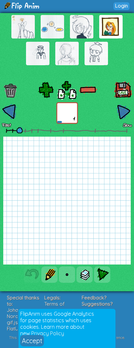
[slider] (19, 130)
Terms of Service (54, 307)
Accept (32, 341)
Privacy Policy (47, 333)
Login (121, 6)
